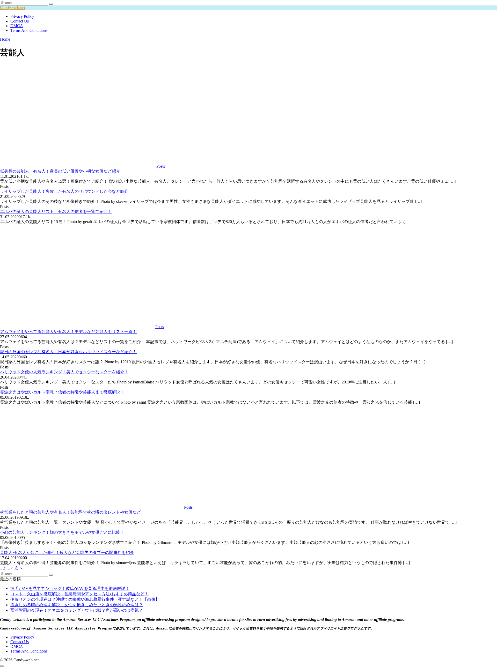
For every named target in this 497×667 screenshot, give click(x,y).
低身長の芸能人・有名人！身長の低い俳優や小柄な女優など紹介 (60, 171)
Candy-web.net (12, 7)
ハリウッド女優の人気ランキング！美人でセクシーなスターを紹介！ (64, 372)
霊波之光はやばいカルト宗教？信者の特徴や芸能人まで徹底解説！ (62, 392)
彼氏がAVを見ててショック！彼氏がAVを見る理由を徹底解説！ (69, 588)
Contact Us (19, 21)
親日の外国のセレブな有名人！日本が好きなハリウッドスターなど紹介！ (68, 352)
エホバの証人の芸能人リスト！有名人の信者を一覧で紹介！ (56, 211)
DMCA (16, 26)
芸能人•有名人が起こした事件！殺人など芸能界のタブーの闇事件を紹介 (67, 552)
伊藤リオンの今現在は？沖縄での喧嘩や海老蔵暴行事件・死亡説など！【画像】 (84, 599)
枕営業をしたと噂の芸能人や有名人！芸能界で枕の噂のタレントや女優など (70, 512)
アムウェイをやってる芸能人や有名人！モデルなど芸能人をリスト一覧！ (68, 331)
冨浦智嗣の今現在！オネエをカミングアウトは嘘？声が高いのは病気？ (76, 610)
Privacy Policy (22, 16)
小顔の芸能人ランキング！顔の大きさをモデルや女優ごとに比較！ (62, 532)
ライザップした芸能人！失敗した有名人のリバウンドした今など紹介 (64, 191)
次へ (18, 568)
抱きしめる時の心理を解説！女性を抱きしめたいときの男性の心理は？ (76, 605)
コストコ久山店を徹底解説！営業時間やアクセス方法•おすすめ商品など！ (79, 594)
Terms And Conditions (28, 30)
